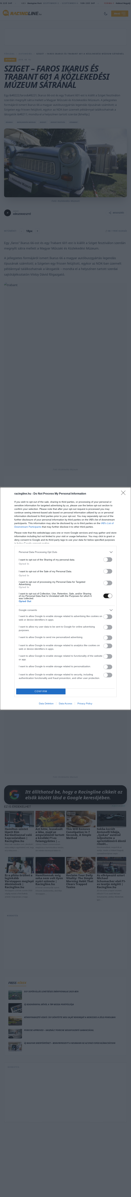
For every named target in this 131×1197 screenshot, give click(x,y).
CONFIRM (41, 691)
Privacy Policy (84, 703)
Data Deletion (46, 703)
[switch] (107, 559)
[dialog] (65, 598)
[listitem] (65, 552)
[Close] (124, 494)
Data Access (65, 703)
